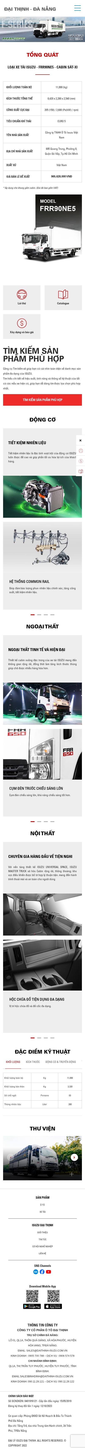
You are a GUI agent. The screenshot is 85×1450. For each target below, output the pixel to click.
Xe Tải (43, 1211)
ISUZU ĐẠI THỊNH (42, 1225)
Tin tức (42, 1239)
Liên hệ (42, 1253)
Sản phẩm (43, 1197)
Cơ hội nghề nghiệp (42, 1246)
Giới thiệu (42, 1232)
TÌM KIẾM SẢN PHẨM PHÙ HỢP (42, 400)
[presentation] (5, 25)
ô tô (42, 1204)
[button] (32, 614)
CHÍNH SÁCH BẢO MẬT (21, 1396)
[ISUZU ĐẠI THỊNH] (30, 9)
